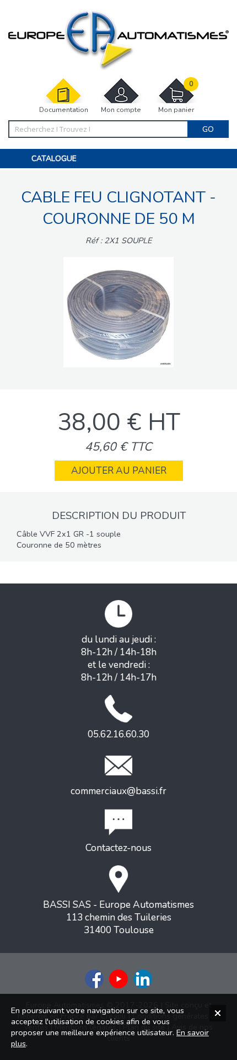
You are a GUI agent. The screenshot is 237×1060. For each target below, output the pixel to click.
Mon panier (176, 97)
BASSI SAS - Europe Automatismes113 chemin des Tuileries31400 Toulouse (118, 917)
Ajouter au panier (118, 470)
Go (208, 129)
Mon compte (121, 109)
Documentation (63, 109)
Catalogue (54, 158)
